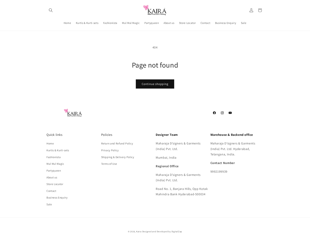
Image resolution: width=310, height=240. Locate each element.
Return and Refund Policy (117, 143)
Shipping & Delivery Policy (117, 157)
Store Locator (54, 184)
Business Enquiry (57, 197)
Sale (49, 204)
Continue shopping (155, 84)
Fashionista (53, 157)
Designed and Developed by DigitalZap (162, 231)
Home (50, 143)
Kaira (139, 231)
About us (51, 177)
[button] (50, 10)
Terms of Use (109, 163)
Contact (51, 191)
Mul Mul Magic (55, 163)
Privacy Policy (110, 150)
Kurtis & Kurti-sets (57, 150)
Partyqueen (53, 170)
